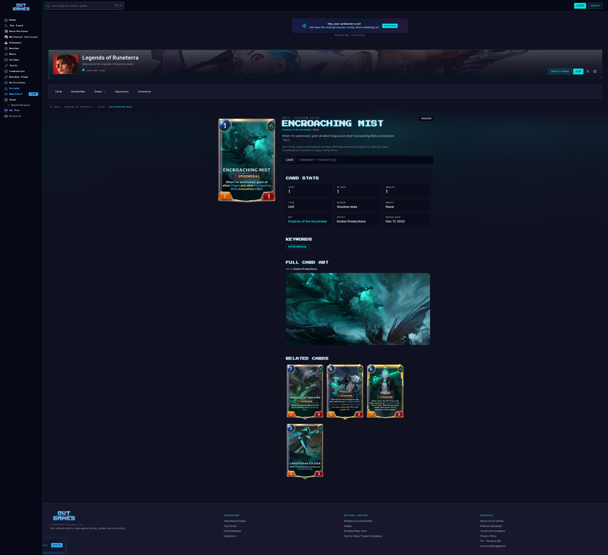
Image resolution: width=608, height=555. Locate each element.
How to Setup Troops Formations (363, 536)
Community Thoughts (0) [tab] (318, 159)
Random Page (18, 77)
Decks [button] (98, 91)
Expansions (122, 91)
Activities (17, 82)
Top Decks (230, 526)
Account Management (493, 546)
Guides (348, 526)
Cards (58, 91)
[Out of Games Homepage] (64, 515)
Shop (12, 100)
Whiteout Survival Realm (358, 521)
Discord (15, 116)
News (12, 54)
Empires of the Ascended (296, 129)
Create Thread (560, 71)
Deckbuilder (78, 91)
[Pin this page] (50, 107)
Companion (17, 71)
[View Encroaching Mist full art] (358, 308)
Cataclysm (230, 536)
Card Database (232, 531)
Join (578, 71)
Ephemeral (297, 246)
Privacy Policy (488, 536)
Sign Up (595, 5)
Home (12, 20)
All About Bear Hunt (355, 531)
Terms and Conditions (492, 531)
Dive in (57, 545)
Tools (13, 65)
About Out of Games (492, 521)
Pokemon (15, 43)
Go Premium (390, 25)
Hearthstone (18, 31)
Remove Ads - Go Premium (349, 35)
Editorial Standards (491, 526)
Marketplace (21, 105)
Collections (144, 91)
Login (580, 5)
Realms (14, 48)
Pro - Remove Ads (490, 540)
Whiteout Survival (23, 37)
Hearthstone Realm (235, 521)
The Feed (16, 25)
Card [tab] (289, 159)
